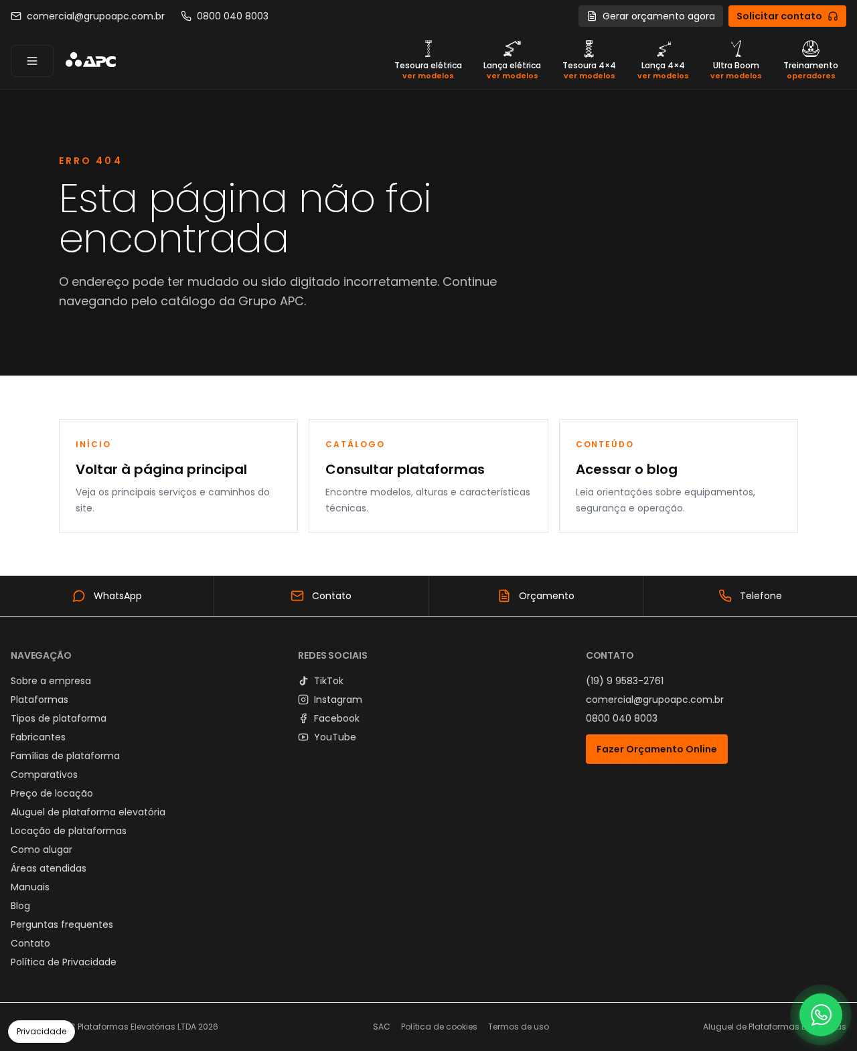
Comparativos (44, 774)
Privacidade (41, 1031)
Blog (20, 905)
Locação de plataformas (69, 830)
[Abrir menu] (32, 61)
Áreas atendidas (48, 868)
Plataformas (39, 699)
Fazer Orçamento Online (657, 749)
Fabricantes (38, 737)
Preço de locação (52, 793)
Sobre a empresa (51, 681)
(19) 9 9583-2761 (625, 681)
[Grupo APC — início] (90, 61)
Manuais (30, 887)
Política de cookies (439, 1026)
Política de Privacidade (63, 962)
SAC (381, 1026)
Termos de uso (518, 1026)
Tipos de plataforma (58, 718)
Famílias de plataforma (65, 755)
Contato (30, 943)
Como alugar (41, 849)
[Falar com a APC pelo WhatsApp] (820, 1014)
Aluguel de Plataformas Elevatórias (774, 1026)
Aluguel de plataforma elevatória (88, 812)
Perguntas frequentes (62, 924)
